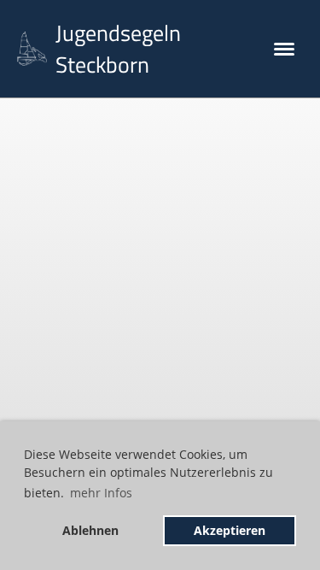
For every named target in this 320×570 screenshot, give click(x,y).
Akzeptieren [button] (229, 530)
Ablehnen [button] (90, 530)
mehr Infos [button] (101, 493)
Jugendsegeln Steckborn (118, 48)
